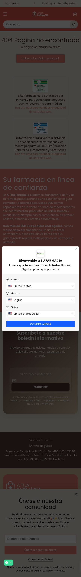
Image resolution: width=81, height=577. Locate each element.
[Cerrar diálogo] (76, 249)
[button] (8, 563)
